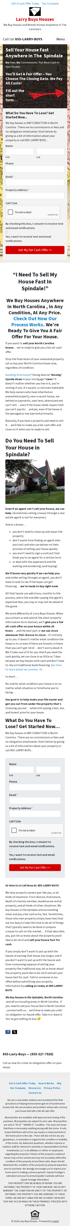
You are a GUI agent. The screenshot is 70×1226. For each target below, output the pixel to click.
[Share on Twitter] (14, 1032)
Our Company (50, 4)
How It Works (46, 1083)
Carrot (55, 1221)
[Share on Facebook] (7, 1032)
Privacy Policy (52, 1088)
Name (9, 146)
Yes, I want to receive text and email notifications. (28, 239)
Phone (10, 163)
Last (38, 157)
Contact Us (35, 1093)
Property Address (17, 190)
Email (10, 177)
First (8, 157)
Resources (35, 1088)
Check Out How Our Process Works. (34, 321)
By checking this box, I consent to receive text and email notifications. (34, 226)
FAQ (59, 1083)
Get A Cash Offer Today (25, 4)
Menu (60, 39)
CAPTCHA (11, 203)
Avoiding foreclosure (18, 375)
